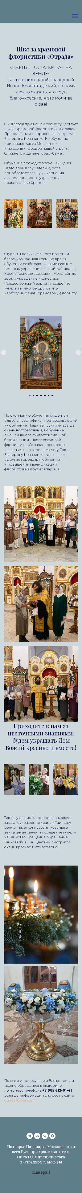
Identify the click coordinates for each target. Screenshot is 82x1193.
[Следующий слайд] (78, 352)
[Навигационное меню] (75, 16)
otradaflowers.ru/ (19, 1100)
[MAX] (52, 1136)
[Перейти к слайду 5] (45, 395)
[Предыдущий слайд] (3, 352)
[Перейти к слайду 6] (48, 395)
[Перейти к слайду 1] (29, 395)
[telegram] (29, 1136)
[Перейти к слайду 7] (52, 395)
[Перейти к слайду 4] (41, 395)
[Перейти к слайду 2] (33, 395)
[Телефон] (45, 1136)
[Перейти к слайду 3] (37, 395)
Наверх (40, 1172)
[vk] (37, 1136)
